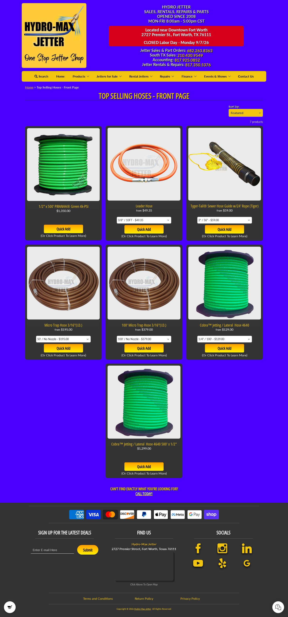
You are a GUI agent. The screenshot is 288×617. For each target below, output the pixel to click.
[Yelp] (222, 563)
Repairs (165, 76)
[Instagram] (222, 548)
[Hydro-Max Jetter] (54, 35)
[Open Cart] (10, 607)
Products (79, 76)
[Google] (247, 563)
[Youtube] (198, 563)
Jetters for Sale (108, 76)
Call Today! (144, 493)
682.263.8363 (200, 51)
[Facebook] (198, 548)
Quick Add (63, 229)
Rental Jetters (139, 76)
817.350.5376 (198, 65)
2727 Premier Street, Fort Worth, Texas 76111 (144, 546)
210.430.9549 (190, 55)
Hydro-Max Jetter (142, 609)
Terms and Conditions (98, 598)
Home (60, 76)
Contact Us (246, 76)
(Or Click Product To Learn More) (63, 235)
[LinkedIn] (247, 548)
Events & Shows (215, 76)
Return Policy (144, 598)
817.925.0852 (187, 60)
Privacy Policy (190, 598)
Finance (187, 76)
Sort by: (234, 106)
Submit (87, 550)
